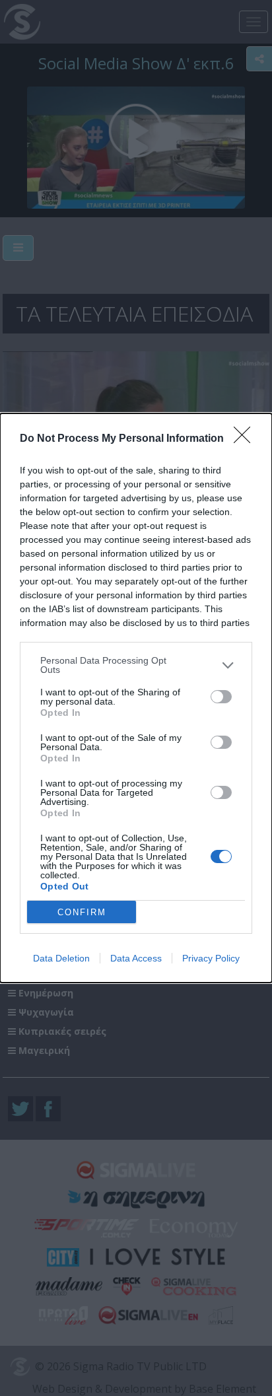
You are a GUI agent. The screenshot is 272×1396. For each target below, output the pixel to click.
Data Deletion (61, 958)
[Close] (246, 439)
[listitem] (136, 665)
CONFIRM (81, 912)
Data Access (136, 958)
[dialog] (136, 698)
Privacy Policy (211, 958)
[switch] (221, 696)
